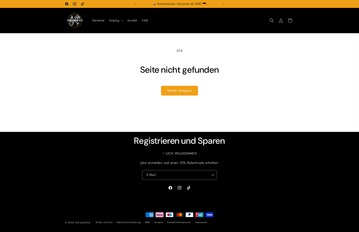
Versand (158, 222)
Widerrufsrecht (104, 222)
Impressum (201, 222)
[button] (116, 20)
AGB (147, 222)
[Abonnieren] (212, 175)
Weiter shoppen (179, 90)
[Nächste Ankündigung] (223, 4)
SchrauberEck (82, 222)
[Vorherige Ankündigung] (135, 4)
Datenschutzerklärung (129, 222)
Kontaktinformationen (179, 222)
